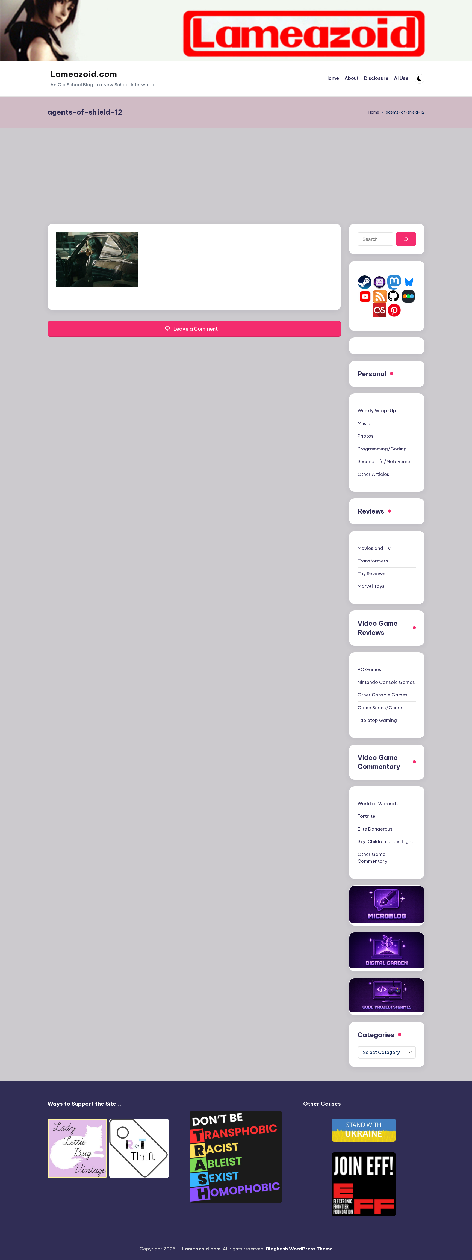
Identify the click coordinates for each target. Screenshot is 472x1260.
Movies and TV (374, 548)
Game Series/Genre (380, 708)
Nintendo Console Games (386, 682)
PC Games (369, 669)
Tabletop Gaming (377, 720)
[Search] (406, 239)
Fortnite (366, 816)
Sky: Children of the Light (385, 841)
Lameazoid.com (83, 74)
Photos (366, 436)
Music (364, 423)
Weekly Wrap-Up (377, 411)
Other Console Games (383, 695)
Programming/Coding (382, 449)
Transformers (373, 561)
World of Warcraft (378, 804)
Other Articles (373, 474)
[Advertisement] (236, 169)
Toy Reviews (371, 574)
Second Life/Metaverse (384, 461)
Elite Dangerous (375, 829)
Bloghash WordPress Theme (299, 1249)
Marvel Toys (371, 586)
